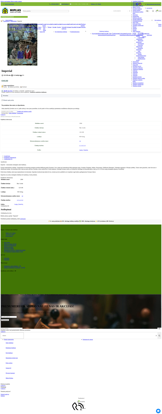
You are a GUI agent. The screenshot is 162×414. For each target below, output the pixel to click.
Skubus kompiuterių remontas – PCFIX (14, 267)
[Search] (147, 11)
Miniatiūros (136, 4)
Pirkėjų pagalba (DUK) (10, 244)
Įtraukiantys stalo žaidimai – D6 (12, 266)
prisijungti (22, 218)
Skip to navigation (6, 1)
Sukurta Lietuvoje (137, 63)
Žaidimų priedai (137, 86)
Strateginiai (136, 61)
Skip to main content (16, 1)
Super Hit (135, 64)
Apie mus (6, 258)
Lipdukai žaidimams (138, 1)
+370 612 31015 (55, 4)
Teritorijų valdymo (138, 67)
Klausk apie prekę (8, 100)
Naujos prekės (136, 10)
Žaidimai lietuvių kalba (139, 78)
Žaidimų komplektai (138, 83)
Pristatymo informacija (10, 245)
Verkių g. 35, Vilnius (96, 4)
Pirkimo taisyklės (8, 247)
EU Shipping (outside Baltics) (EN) (13, 251)
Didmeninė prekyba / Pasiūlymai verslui (14, 250)
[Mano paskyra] (153, 11)
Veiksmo (135, 74)
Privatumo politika (9, 248)
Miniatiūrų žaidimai (138, 5)
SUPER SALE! (137, 66)
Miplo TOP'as (136, 7)
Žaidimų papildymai (138, 84)
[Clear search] (156, 336)
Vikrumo (135, 75)
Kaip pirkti (7, 242)
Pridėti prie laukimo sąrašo (24, 111)
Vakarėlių (135, 72)
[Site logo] (11, 15)
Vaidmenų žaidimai (138, 69)
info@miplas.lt (65, 4)
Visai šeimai (141, 57)
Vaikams (135, 71)
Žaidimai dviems (137, 77)
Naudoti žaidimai (137, 8)
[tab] (7, 156)
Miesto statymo (137, 2)
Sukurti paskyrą (5, 394)
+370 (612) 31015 (10, 234)
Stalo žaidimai (12, 113)
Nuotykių (135, 15)
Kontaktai (6, 259)
